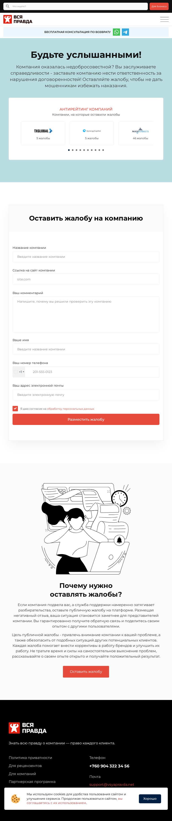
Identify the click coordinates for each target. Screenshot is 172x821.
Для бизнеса (159, 6)
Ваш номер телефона (30, 363)
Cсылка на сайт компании (34, 270)
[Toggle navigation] (164, 19)
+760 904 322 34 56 (109, 766)
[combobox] (19, 371)
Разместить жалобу (86, 419)
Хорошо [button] (150, 799)
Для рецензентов (25, 766)
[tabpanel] (43, 133)
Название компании (29, 248)
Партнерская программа (32, 782)
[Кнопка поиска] (7, 6)
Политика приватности (30, 758)
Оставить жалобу (86, 671)
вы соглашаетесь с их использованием (75, 801)
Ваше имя (21, 340)
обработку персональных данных (70, 408)
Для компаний (22, 774)
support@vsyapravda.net (111, 784)
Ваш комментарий (28, 293)
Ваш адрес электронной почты (38, 385)
